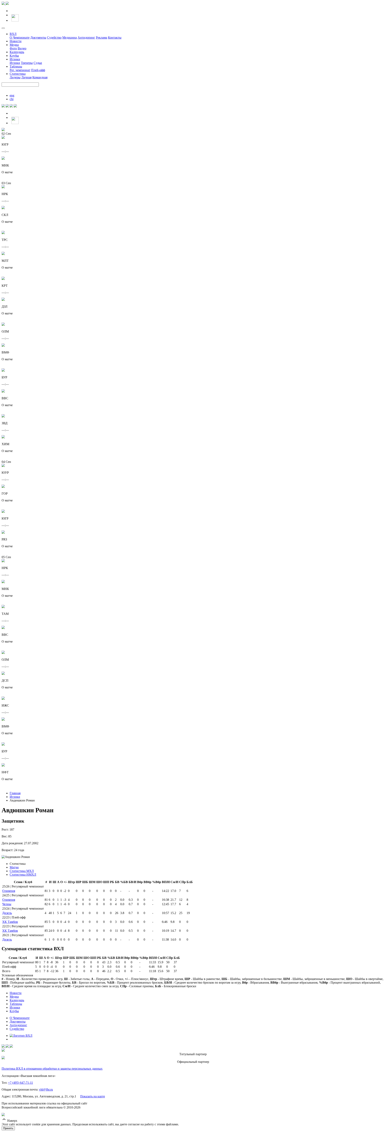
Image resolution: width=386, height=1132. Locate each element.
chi (11, 99)
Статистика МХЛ (22, 871)
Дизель (7, 913)
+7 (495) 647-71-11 (20, 1082)
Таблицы (16, 66)
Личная (26, 77)
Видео (22, 48)
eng (12, 95)
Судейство (54, 37)
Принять (8, 1128)
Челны (6, 904)
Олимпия (8, 891)
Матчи (14, 867)
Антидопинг (86, 37)
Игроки (15, 59)
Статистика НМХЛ (23, 874)
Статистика (18, 73)
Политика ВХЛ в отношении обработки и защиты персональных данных (52, 1068)
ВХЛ (13, 34)
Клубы (14, 55)
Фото (13, 48)
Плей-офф (38, 70)
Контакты (114, 37)
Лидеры (15, 77)
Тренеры (27, 63)
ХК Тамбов (10, 921)
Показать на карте (92, 1096)
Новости (16, 41)
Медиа (14, 44)
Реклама (101, 37)
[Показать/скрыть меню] (3, 28)
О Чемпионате (20, 37)
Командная (39, 77)
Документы (38, 37)
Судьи (38, 63)
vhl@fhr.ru (46, 1089)
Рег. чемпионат (20, 70)
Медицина (69, 37)
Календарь (17, 52)
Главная (15, 793)
